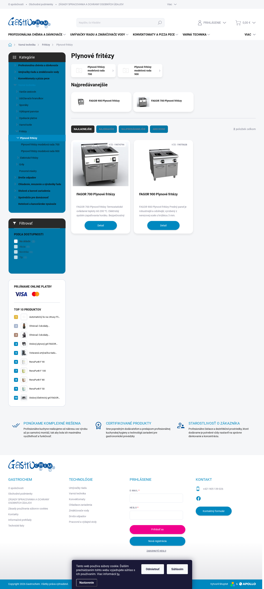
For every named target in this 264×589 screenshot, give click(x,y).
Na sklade (26, 241)
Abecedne (159, 129)
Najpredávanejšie (133, 129)
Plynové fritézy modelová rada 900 (40, 151)
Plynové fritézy (28, 138)
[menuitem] (37, 34)
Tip (22, 257)
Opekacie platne (28, 118)
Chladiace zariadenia (80, 504)
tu (118, 574)
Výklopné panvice (29, 111)
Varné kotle (25, 124)
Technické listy (16, 525)
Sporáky (23, 105)
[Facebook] (198, 497)
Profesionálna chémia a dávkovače (38, 65)
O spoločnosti (16, 4)
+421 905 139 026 (213, 488)
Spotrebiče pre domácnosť (33, 197)
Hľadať (160, 22)
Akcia (24, 246)
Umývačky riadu (78, 487)
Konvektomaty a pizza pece (34, 78)
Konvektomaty (77, 499)
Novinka (25, 251)
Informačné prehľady (20, 519)
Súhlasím (177, 569)
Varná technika (27, 85)
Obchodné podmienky (41, 4)
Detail (101, 225)
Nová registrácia (157, 541)
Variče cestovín (27, 91)
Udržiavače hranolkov (31, 98)
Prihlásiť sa (157, 529)
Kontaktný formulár (214, 511)
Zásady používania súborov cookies (28, 508)
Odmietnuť (152, 569)
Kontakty (13, 514)
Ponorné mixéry (28, 171)
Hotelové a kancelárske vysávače (37, 203)
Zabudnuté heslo (156, 551)
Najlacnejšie (83, 129)
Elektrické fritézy (29, 157)
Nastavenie (86, 582)
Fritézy (23, 131)
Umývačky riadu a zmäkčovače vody (38, 72)
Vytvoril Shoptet (219, 584)
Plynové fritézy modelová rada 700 (40, 144)
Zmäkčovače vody (79, 510)
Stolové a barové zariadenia (34, 190)
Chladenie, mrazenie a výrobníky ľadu (39, 184)
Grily (21, 164)
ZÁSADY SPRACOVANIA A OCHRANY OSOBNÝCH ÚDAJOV (91, 4)
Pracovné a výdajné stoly (83, 521)
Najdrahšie (106, 129)
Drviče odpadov (27, 177)
